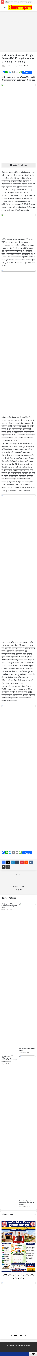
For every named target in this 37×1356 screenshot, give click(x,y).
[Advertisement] (18, 30)
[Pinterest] (22, 862)
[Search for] (35, 8)
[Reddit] (26, 862)
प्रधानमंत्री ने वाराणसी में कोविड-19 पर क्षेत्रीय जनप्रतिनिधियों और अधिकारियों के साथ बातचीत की (9, 1059)
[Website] (16, 890)
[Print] (8, 867)
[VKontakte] (31, 862)
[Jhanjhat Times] (20, 7)
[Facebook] (4, 862)
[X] (8, 862)
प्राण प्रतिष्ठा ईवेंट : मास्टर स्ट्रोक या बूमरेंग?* (27, 1050)
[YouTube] (21, 890)
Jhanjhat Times (8, 66)
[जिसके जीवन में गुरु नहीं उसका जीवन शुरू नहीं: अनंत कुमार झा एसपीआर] (27, 1127)
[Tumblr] (17, 862)
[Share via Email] (4, 867)
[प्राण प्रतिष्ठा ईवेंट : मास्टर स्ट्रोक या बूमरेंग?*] (27, 975)
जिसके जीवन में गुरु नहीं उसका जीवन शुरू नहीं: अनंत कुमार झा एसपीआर (26, 1203)
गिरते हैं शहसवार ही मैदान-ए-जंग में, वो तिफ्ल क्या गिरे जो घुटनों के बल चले (9, 906)
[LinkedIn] (13, 862)
